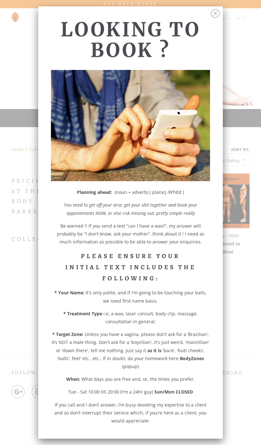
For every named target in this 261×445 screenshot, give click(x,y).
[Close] (215, 11)
